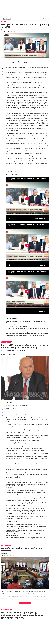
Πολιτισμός (9, 609)
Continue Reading (25, 602)
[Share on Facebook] (2, 65)
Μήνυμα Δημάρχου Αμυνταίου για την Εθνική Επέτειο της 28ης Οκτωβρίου (24, 524)
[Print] (2, 74)
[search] (42, 18)
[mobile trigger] (2, 18)
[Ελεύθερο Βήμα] (7, 18)
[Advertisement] (25, 8)
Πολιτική (3, 21)
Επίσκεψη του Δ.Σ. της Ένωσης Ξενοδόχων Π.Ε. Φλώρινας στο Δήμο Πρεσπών (25, 335)
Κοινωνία (3, 545)
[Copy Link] (2, 71)
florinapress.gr (4, 29)
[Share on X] (2, 68)
